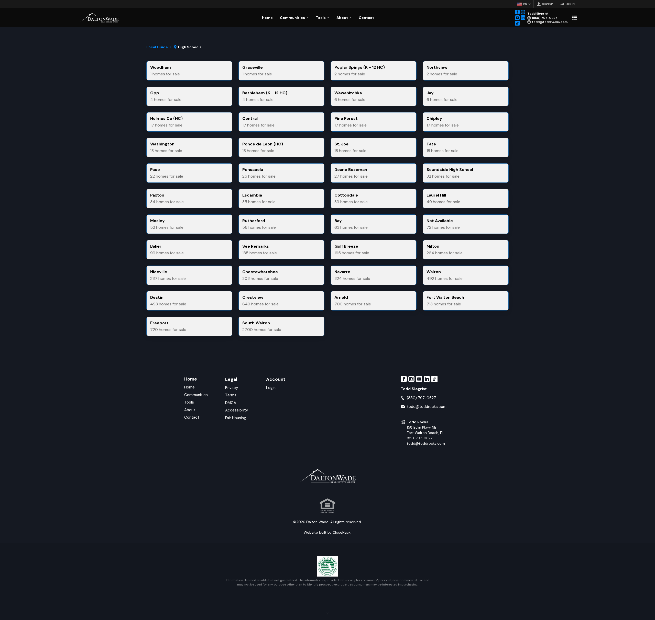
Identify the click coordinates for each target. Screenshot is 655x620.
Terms (230, 395)
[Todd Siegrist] (99, 17)
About (189, 409)
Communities (196, 394)
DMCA (230, 402)
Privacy (231, 387)
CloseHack (342, 532)
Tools (189, 402)
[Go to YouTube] (517, 17)
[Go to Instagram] (523, 12)
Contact (191, 417)
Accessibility (236, 410)
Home (190, 379)
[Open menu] (574, 17)
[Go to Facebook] (517, 12)
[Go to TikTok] (517, 23)
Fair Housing (235, 417)
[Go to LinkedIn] (523, 17)
